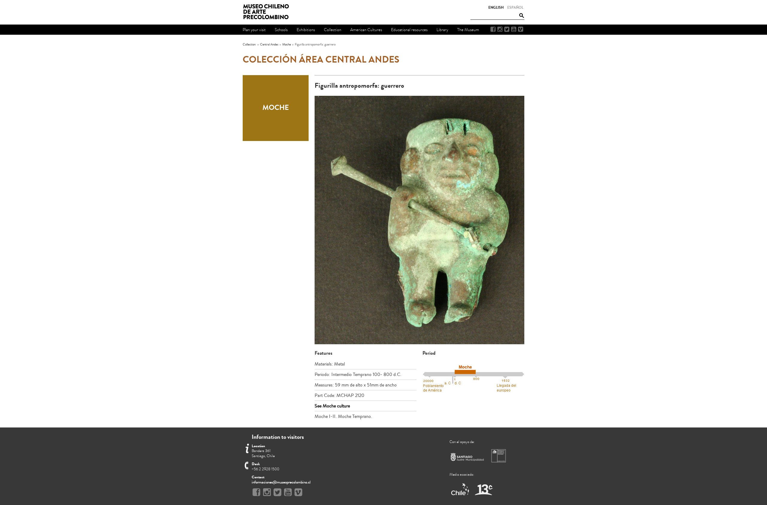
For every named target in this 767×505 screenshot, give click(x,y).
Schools (281, 30)
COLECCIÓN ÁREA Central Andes (321, 59)
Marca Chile (460, 489)
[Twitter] (506, 29)
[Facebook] (493, 29)
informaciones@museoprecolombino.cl (281, 482)
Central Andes (269, 44)
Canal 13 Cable (483, 489)
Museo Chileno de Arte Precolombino (268, 12)
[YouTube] (513, 29)
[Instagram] (499, 29)
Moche (286, 44)
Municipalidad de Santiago (467, 458)
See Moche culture (332, 406)
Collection (249, 44)
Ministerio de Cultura (499, 455)
